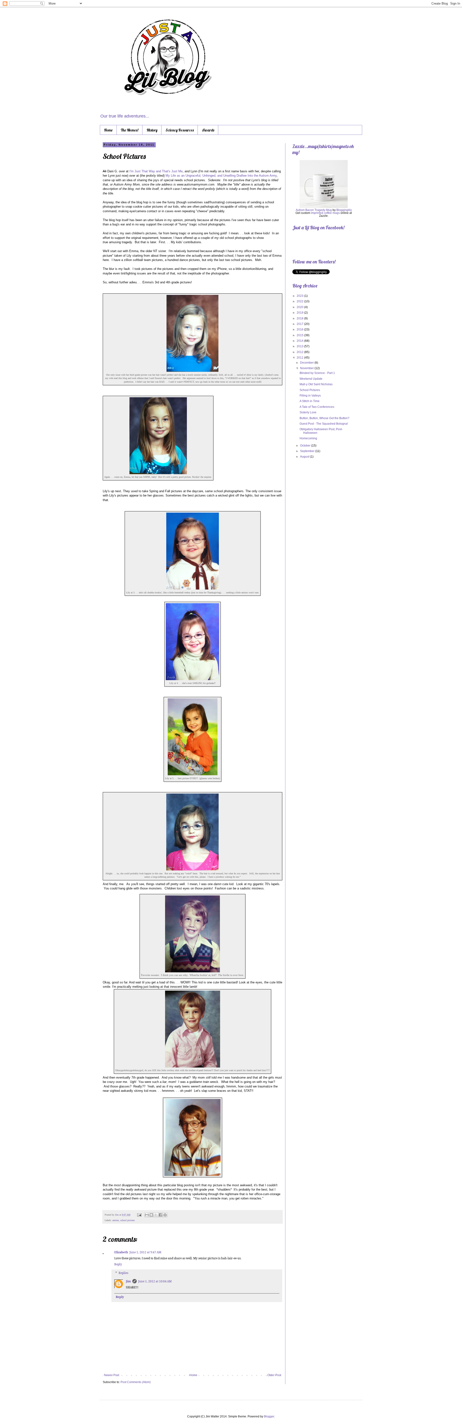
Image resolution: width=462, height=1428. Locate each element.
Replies (123, 1273)
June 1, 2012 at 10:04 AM (155, 1281)
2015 (300, 335)
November (307, 368)
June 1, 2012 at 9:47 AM (145, 1252)
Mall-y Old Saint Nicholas (316, 384)
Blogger (269, 1416)
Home (108, 130)
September (307, 451)
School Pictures (310, 390)
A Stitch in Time (310, 401)
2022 (300, 301)
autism (115, 1220)
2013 (300, 346)
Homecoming (308, 438)
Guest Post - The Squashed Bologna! (324, 423)
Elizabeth (121, 1252)
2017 (300, 324)
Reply (118, 1264)
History (152, 130)
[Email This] (146, 1214)
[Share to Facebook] (160, 1214)
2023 (300, 296)
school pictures (127, 1220)
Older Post (274, 1375)
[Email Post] (139, 1214)
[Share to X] (156, 1214)
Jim (117, 1214)
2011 (300, 357)
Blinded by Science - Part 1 (317, 373)
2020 (300, 307)
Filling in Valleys (310, 395)
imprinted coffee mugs (325, 213)
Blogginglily (344, 210)
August (305, 456)
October (305, 445)
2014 (300, 340)
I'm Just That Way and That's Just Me (156, 171)
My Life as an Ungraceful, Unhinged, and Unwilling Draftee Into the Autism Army (221, 175)
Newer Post (111, 1375)
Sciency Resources (180, 130)
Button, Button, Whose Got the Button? (324, 418)
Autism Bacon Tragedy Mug (314, 210)
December (307, 362)
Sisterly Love (308, 412)
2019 (300, 312)
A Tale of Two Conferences (317, 407)
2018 (300, 318)
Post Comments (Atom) (136, 1382)
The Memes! (129, 130)
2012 (300, 352)
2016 (300, 329)
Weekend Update (311, 378)
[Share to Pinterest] (165, 1214)
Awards (208, 130)
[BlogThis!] (151, 1214)
